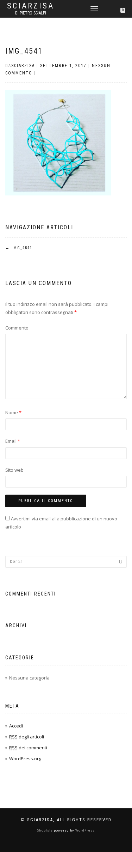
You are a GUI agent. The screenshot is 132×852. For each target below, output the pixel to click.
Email (12, 441)
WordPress (84, 830)
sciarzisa (23, 65)
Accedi (16, 726)
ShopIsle (45, 830)
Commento (17, 328)
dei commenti (28, 747)
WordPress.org (25, 758)
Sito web (14, 470)
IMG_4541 (24, 51)
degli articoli (26, 736)
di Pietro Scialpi (30, 13)
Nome (13, 412)
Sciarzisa (30, 6)
